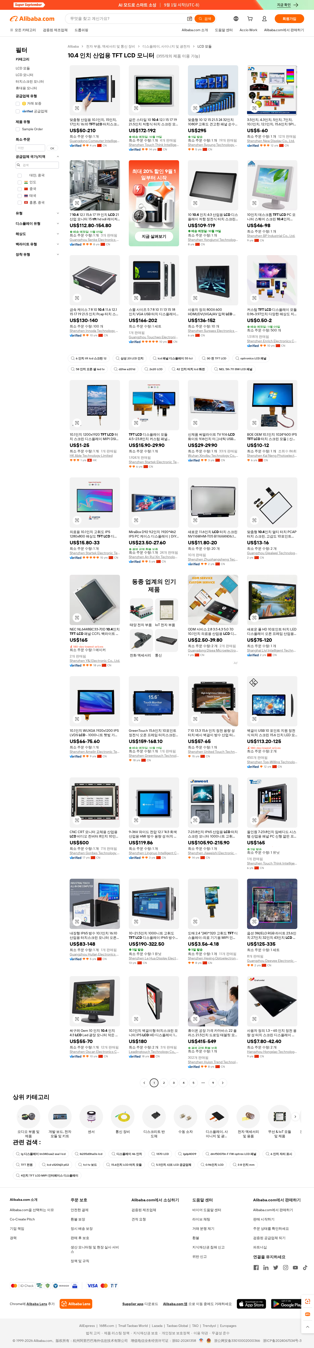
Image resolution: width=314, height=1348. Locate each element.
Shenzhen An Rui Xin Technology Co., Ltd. (154, 557)
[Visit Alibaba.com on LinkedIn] (266, 1267)
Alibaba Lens (36, 1304)
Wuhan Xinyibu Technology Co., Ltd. (213, 456)
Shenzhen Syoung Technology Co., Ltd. (213, 145)
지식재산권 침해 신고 (208, 1247)
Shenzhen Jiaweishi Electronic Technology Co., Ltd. (213, 853)
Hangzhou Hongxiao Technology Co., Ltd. (272, 1052)
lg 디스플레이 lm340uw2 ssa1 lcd (43, 1154)
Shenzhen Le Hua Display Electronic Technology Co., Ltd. (154, 958)
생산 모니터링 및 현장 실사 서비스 (95, 1249)
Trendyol (209, 1326)
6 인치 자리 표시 (281, 1154)
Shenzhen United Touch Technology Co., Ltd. (213, 752)
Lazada (157, 1326)
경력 (13, 1238)
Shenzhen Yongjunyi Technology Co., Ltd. (213, 240)
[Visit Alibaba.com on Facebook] (256, 1267)
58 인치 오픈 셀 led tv (90, 369)
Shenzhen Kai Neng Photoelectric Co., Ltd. (272, 456)
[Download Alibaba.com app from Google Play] (287, 1304)
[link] (307, 1301)
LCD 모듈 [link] (204, 46)
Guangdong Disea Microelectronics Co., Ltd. (213, 650)
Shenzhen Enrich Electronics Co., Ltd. (272, 341)
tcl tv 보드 (90, 1164)
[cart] (251, 19)
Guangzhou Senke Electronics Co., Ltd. (95, 240)
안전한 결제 (80, 1210)
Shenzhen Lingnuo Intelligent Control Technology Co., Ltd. (154, 853)
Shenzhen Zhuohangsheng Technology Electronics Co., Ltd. (213, 559)
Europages (228, 1326)
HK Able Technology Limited (91, 456)
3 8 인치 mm (246, 1164)
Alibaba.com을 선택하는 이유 (32, 1210)
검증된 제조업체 (143, 1210)
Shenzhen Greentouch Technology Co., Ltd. (154, 756)
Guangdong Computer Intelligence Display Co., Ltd (95, 141)
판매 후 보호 (80, 1238)
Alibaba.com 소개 (24, 1200)
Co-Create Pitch (22, 1219)
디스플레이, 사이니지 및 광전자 (166, 46)
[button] (190, 19)
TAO (195, 1326)
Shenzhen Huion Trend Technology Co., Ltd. (213, 1062)
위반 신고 (199, 1256)
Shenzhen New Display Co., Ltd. (271, 141)
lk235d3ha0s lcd (91, 1154)
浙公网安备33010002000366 (237, 1341)
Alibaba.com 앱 (175, 1304)
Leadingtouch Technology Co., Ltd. (154, 1052)
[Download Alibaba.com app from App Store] (251, 1304)
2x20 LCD (155, 369)
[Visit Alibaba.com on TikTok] (305, 1267)
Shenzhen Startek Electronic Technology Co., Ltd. (154, 462)
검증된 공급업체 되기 (269, 1238)
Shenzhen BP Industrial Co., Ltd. (271, 236)
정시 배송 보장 (82, 1228)
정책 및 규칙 (80, 1261)
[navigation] (37, 565)
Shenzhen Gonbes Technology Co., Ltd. (95, 853)
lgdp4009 (189, 1154)
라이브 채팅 (201, 1219)
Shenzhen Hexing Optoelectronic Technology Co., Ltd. (213, 958)
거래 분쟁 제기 (203, 1228)
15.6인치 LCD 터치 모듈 (126, 1164)
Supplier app (133, 1304)
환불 (195, 1238)
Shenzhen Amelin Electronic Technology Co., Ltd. (95, 752)
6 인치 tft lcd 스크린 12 (91, 358)
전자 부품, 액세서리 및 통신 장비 (110, 46)
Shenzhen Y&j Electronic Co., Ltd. (95, 661)
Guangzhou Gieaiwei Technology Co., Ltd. (272, 553)
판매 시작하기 (264, 1219)
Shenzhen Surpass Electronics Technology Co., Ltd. (213, 331)
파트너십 (260, 1247)
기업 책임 (17, 1228)
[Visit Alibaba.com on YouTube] (295, 1267)
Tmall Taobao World (133, 1326)
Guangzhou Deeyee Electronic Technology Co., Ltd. (272, 961)
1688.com (106, 1326)
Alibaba (73, 46)
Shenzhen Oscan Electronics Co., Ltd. (95, 1052)
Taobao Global (177, 1326)
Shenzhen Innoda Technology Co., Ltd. (95, 331)
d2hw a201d (127, 369)
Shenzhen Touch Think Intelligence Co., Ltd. (154, 145)
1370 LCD (162, 1154)
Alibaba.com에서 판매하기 (273, 1210)
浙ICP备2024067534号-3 (282, 1341)
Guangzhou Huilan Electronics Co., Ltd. (95, 954)
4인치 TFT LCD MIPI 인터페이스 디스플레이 (49, 1175)
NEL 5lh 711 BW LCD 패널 (235, 369)
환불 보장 (78, 1219)
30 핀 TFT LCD (216, 358)
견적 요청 (138, 1219)
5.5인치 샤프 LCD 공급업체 (173, 1164)
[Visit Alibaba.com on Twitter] (276, 1267)
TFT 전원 (27, 1164)
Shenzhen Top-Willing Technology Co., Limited (272, 762)
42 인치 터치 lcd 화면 (191, 369)
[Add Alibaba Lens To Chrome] (76, 1304)
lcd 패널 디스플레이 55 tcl (175, 358)
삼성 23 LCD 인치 (132, 358)
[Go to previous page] (144, 1082)
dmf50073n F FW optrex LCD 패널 (233, 1154)
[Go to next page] (222, 1082)
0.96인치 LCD (214, 1164)
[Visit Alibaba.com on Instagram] (285, 1267)
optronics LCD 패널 (253, 358)
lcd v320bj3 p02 (58, 1164)
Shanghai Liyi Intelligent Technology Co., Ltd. (272, 650)
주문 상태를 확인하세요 (271, 1228)
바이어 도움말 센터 (206, 1210)
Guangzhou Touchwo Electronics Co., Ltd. (154, 337)
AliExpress (87, 1326)
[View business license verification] (201, 1340)
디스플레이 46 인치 (129, 1154)
